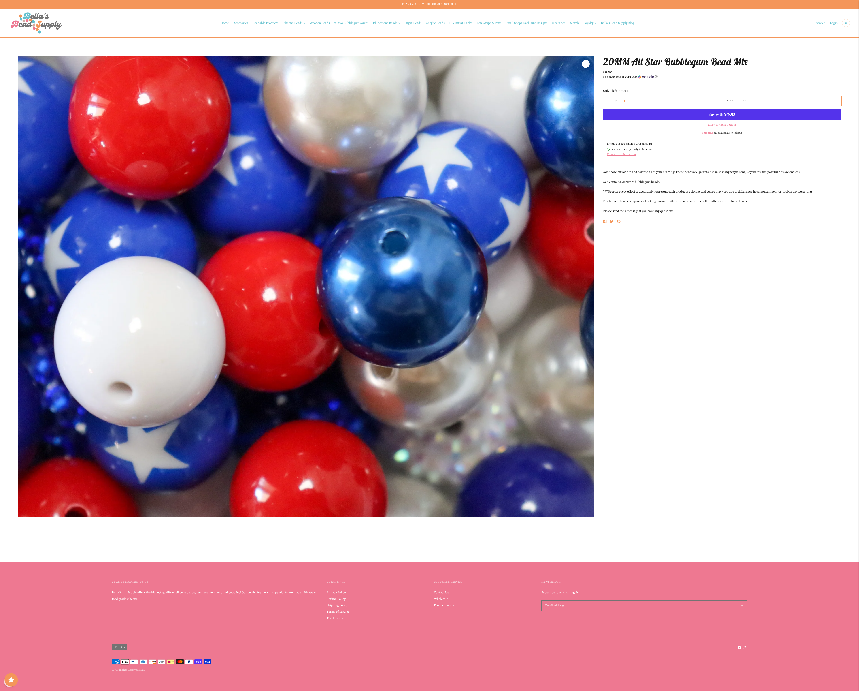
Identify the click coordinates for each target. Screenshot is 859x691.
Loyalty (588, 23)
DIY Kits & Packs (460, 23)
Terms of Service (338, 612)
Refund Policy (336, 599)
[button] (722, 77)
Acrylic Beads (435, 23)
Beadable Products (265, 23)
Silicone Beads (292, 23)
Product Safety (444, 605)
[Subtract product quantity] (624, 100)
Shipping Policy (337, 605)
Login (834, 23)
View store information (621, 154)
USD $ (118, 647)
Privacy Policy (336, 592)
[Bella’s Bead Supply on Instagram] (744, 648)
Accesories (240, 23)
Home (225, 23)
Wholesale (441, 599)
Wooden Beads (320, 23)
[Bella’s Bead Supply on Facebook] (739, 648)
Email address (554, 600)
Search (820, 23)
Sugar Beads (413, 23)
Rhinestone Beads (385, 23)
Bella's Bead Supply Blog (617, 23)
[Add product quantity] (608, 100)
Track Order (335, 618)
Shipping (707, 132)
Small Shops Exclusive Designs (526, 23)
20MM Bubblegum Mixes (351, 23)
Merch (574, 23)
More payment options (722, 124)
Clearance (559, 23)
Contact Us (441, 592)
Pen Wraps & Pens (489, 23)
